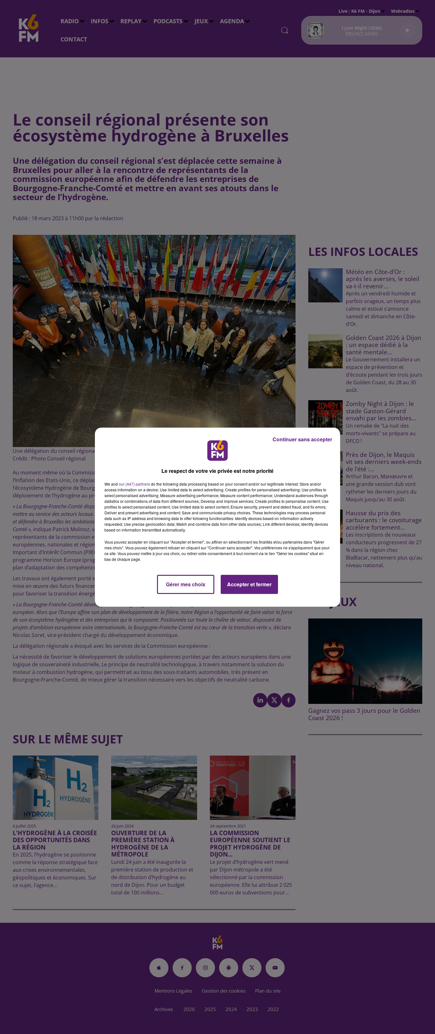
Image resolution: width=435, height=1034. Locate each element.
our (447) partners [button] (134, 484)
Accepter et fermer (249, 584)
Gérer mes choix (185, 584)
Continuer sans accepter (302, 439)
